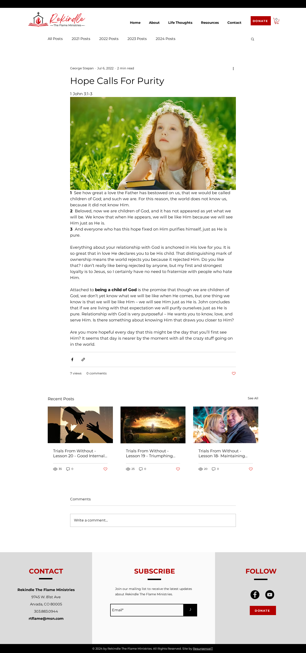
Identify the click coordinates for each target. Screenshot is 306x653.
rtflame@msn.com (46, 618)
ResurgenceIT (203, 648)
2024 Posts (165, 39)
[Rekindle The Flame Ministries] (254, 594)
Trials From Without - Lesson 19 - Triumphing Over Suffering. (149, 453)
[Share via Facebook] (72, 359)
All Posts (55, 39)
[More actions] (233, 68)
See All (253, 398)
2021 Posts (81, 39)
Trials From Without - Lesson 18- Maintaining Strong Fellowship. (221, 453)
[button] (154, 20)
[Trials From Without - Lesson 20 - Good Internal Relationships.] (80, 425)
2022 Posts (109, 39)
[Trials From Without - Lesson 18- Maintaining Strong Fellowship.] (225, 425)
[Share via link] (83, 359)
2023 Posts (137, 39)
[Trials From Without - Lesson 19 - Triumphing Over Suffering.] (153, 425)
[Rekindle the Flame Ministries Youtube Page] (269, 594)
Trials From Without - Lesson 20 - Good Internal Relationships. (79, 453)
